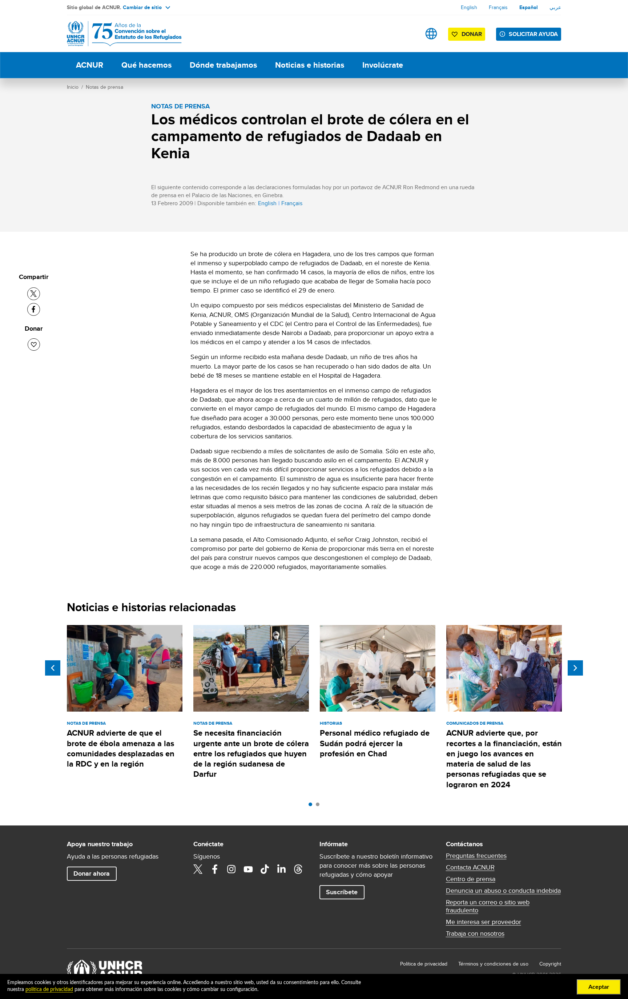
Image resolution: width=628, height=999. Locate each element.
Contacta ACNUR (470, 867)
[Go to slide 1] (312, 806)
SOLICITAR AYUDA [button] (533, 34)
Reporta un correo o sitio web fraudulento (488, 906)
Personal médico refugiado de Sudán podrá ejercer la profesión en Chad (375, 743)
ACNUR (89, 65)
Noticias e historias (309, 65)
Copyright (550, 963)
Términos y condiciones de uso (493, 963)
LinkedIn (281, 869)
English (469, 7)
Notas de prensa (104, 87)
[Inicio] (118, 33)
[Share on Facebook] (33, 309)
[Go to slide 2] (319, 806)
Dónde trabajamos (223, 65)
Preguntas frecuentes (476, 856)
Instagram (231, 869)
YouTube (248, 869)
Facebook (215, 869)
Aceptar (598, 987)
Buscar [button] (408, 34)
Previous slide (52, 668)
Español (528, 7)
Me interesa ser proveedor (483, 922)
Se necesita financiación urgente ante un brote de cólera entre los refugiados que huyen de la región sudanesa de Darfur (251, 753)
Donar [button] (472, 34)
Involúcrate (382, 65)
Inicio (72, 87)
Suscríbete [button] (342, 892)
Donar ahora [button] (91, 873)
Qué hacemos (146, 65)
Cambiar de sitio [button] (142, 7)
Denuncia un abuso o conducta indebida (503, 891)
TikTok (265, 869)
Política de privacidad (423, 963)
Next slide (575, 668)
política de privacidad (49, 989)
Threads (298, 869)
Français (498, 7)
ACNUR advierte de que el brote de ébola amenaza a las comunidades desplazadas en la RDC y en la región (120, 748)
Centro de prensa (470, 879)
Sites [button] (431, 34)
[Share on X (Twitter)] (33, 293)
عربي (555, 7)
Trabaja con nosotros (475, 934)
